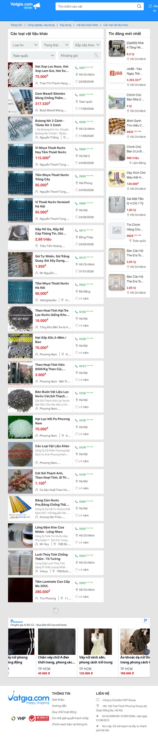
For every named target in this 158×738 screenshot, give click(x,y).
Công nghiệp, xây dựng (41, 24)
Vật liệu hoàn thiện (87, 24)
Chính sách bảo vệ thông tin (69, 724)
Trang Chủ (16, 24)
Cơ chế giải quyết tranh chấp (70, 718)
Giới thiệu (58, 699)
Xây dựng (65, 24)
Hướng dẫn (59, 705)
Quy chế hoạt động (64, 712)
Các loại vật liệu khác (115, 24)
